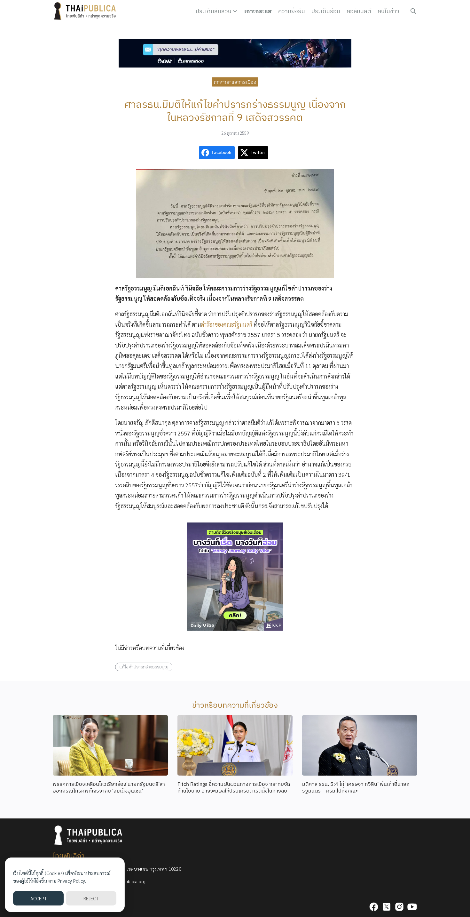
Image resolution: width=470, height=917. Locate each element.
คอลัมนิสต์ (359, 11)
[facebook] (374, 907)
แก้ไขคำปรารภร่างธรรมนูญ (143, 667)
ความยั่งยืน (291, 11)
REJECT (90, 898)
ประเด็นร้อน (325, 11)
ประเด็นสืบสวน (213, 11)
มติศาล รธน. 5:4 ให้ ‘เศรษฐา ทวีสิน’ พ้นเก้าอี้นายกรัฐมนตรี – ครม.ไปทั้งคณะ (356, 787)
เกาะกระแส (258, 11)
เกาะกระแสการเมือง (235, 81)
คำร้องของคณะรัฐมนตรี (226, 324)
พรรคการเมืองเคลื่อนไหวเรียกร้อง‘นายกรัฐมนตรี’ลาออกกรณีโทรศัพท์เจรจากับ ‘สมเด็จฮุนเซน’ (109, 787)
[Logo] (86, 11)
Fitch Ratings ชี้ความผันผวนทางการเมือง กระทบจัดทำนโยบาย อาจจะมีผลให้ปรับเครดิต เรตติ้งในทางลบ (233, 787)
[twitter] (386, 907)
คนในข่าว (388, 11)
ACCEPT (38, 898)
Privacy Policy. (72, 881)
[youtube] (412, 907)
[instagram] (399, 907)
